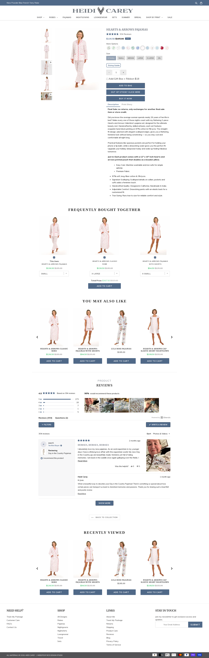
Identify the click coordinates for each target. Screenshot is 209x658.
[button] (138, 34)
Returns (109, 623)
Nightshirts (62, 631)
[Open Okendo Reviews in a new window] (161, 417)
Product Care (112, 631)
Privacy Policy (112, 641)
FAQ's (9, 623)
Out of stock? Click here (125, 92)
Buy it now (125, 98)
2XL (159, 58)
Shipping (110, 627)
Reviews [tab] (45, 418)
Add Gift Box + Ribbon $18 (124, 78)
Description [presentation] (113, 104)
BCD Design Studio (55, 655)
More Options (112, 44)
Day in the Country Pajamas (59, 453)
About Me (110, 616)
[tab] (113, 105)
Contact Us (12, 627)
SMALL (121, 58)
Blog (108, 638)
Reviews (110, 634)
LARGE (140, 58)
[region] (121, 405)
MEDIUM (131, 58)
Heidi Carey (30, 655)
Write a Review (160, 425)
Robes (60, 620)
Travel (60, 638)
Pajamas (61, 623)
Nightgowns (62, 627)
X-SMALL (111, 58)
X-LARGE (150, 58)
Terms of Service (113, 645)
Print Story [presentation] (127, 104)
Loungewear (62, 634)
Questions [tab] (61, 418)
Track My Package (15, 616)
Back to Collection (106, 517)
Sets (59, 641)
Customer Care (13, 620)
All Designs (62, 616)
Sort (149, 433)
